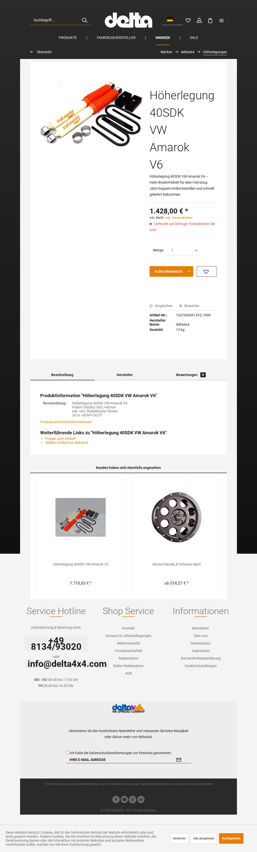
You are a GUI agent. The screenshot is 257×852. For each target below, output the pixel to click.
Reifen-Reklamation (128, 666)
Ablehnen (179, 838)
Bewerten (191, 306)
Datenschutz (201, 643)
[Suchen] (84, 20)
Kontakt (128, 628)
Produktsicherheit (128, 651)
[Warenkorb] (210, 20)
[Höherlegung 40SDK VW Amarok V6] (80, 517)
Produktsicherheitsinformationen (66, 422)
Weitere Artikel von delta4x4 (66, 443)
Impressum (201, 651)
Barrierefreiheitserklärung (201, 658)
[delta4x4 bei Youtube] (124, 800)
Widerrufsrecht (128, 643)
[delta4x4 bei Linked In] (141, 800)
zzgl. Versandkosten (178, 218)
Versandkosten (117, 784)
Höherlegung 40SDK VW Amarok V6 (80, 564)
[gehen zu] (221, 20)
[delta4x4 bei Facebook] (116, 800)
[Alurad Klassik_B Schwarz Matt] (176, 517)
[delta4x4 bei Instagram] (132, 800)
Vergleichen (163, 306)
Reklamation (128, 658)
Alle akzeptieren (203, 838)
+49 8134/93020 (56, 643)
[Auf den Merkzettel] (207, 271)
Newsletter (200, 628)
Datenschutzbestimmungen (110, 753)
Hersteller (125, 375)
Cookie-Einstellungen (200, 666)
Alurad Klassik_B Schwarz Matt (176, 564)
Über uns (201, 636)
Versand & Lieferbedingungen (128, 636)
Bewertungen (190, 375)
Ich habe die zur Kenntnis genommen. (121, 753)
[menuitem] (60, 20)
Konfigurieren (231, 838)
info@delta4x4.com (67, 664)
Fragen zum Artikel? (60, 439)
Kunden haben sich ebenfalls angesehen (128, 468)
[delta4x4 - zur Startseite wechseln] (128, 20)
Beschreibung (62, 375)
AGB (128, 673)
